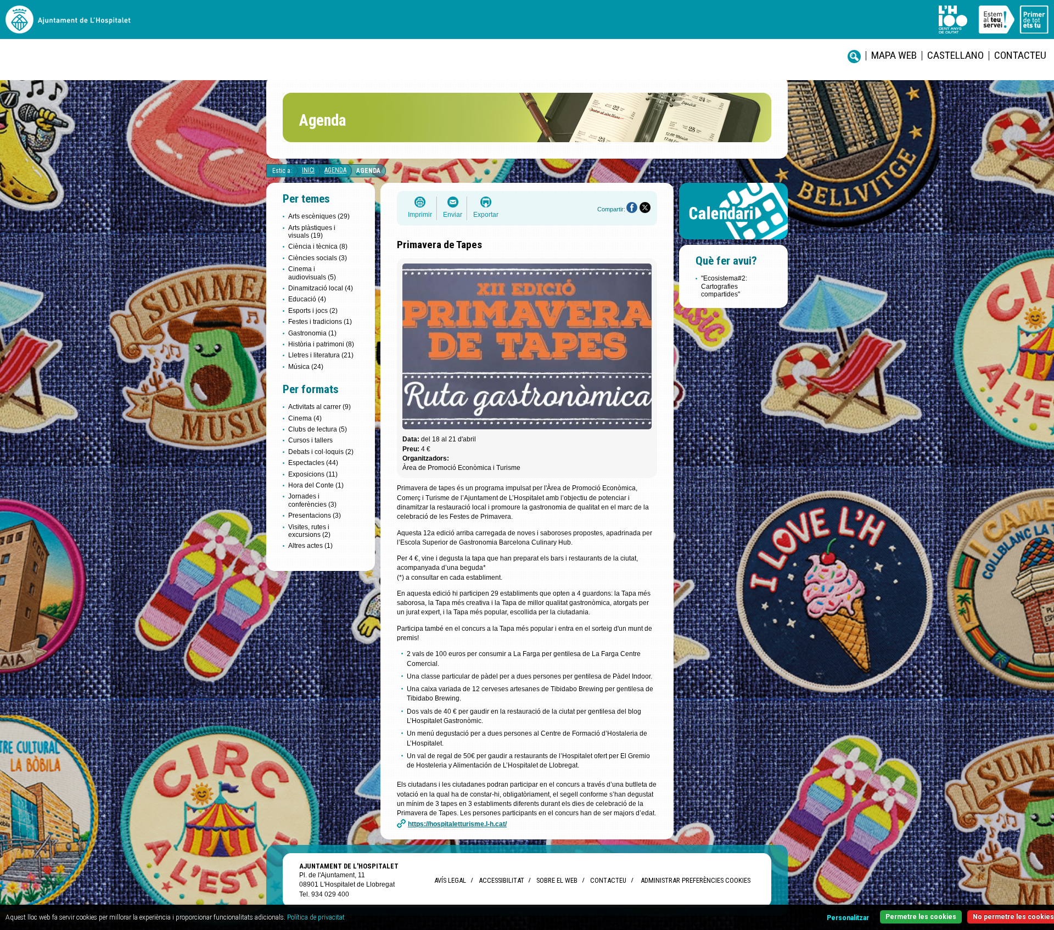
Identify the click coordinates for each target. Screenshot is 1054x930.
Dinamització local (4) (320, 288)
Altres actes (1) (310, 546)
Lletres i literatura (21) (321, 355)
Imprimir (420, 215)
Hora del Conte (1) (316, 485)
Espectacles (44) (313, 463)
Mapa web (894, 55)
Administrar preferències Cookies (695, 880)
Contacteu (1020, 55)
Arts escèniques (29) (319, 216)
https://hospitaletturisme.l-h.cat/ (457, 824)
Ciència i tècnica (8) (317, 246)
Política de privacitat (316, 917)
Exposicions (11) (313, 474)
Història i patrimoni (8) (321, 344)
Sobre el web (557, 880)
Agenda (335, 170)
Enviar (452, 215)
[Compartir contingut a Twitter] (645, 207)
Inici (308, 170)
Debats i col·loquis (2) (321, 452)
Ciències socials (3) (317, 258)
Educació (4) (307, 299)
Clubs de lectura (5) (317, 429)
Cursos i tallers (310, 440)
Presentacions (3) (314, 515)
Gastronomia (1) (312, 333)
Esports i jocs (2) (313, 311)
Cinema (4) (305, 418)
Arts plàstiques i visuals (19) (311, 231)
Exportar (485, 215)
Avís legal (450, 880)
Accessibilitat (501, 880)
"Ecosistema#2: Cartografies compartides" (724, 286)
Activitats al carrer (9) (319, 407)
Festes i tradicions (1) (320, 322)
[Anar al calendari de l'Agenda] (733, 241)
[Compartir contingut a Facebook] (631, 207)
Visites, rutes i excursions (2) (309, 531)
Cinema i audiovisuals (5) (312, 273)
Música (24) (305, 367)
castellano (955, 55)
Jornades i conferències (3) (312, 500)
